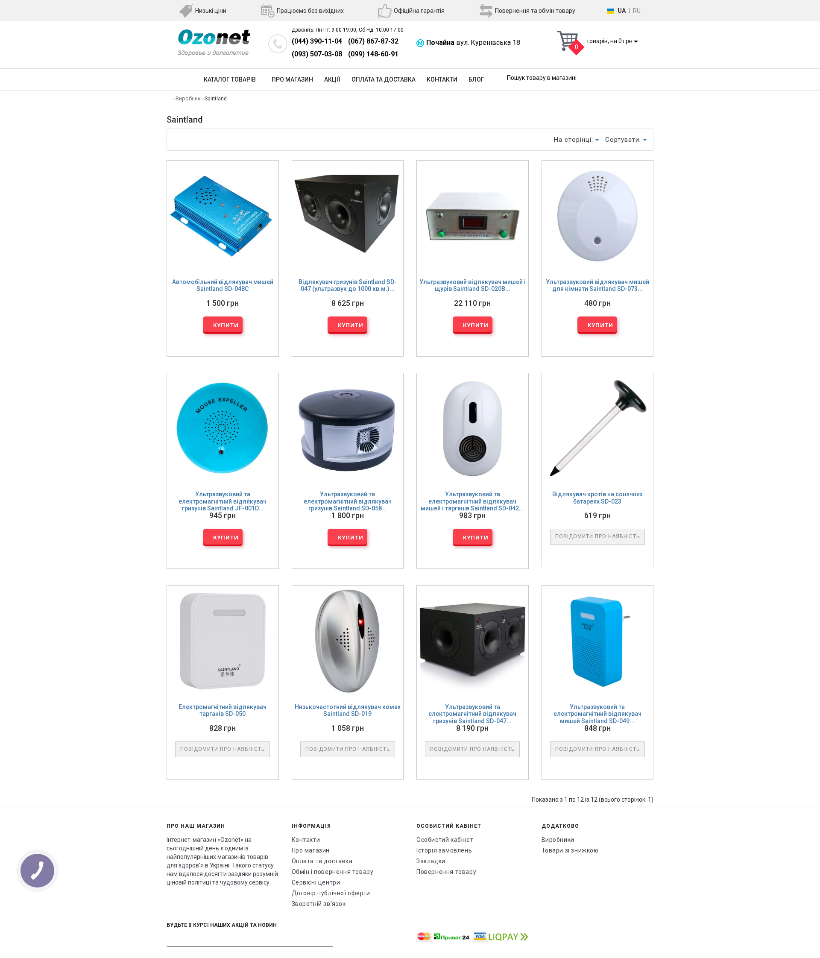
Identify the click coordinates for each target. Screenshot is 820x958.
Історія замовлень (444, 850)
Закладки (430, 861)
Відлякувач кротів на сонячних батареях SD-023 (597, 498)
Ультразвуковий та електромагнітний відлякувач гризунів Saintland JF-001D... (222, 501)
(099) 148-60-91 (373, 54)
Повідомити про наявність (597, 536)
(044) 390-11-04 (317, 41)
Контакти (442, 79)
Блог (476, 79)
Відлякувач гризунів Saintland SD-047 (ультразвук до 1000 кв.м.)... (348, 285)
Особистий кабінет (444, 839)
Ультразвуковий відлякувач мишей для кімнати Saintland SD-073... (597, 285)
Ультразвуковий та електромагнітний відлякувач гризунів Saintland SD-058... (348, 501)
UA (622, 10)
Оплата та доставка (383, 79)
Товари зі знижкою (570, 850)
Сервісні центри (316, 882)
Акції (332, 79)
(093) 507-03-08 (317, 54)
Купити (225, 325)
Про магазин (292, 79)
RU (637, 10)
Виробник (188, 98)
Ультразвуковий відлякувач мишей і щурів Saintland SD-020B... (472, 285)
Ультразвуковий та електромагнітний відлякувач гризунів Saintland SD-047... (472, 713)
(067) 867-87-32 (373, 41)
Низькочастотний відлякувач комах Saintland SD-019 (348, 710)
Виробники (558, 839)
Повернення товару (446, 871)
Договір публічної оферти (331, 893)
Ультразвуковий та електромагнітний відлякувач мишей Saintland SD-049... (597, 713)
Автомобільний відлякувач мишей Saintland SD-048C (222, 285)
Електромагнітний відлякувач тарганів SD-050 (222, 710)
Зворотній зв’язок (319, 903)
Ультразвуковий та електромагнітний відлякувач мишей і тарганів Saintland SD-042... (472, 501)
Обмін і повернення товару (333, 871)
